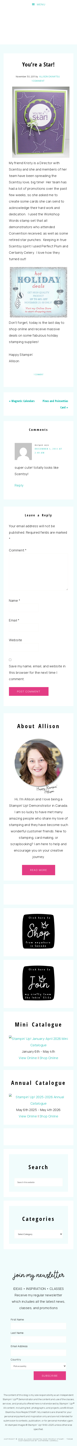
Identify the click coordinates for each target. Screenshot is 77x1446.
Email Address (19, 1346)
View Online (28, 1058)
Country (16, 1359)
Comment (18, 550)
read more (38, 870)
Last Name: (17, 1333)
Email (14, 620)
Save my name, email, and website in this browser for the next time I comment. (37, 672)
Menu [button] (41, 4)
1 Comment (38, 80)
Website (15, 640)
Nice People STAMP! (38, 26)
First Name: (17, 1319)
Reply (19, 485)
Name (14, 600)
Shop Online (49, 1058)
